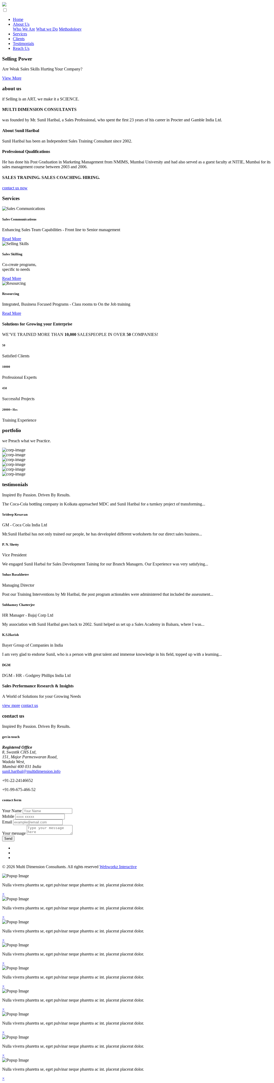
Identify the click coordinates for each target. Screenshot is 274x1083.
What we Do (47, 29)
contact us (29, 705)
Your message (14, 833)
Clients (19, 38)
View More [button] (11, 78)
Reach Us (21, 48)
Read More (11, 239)
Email (7, 822)
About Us (21, 24)
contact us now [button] (15, 188)
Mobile (8, 816)
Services (20, 34)
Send (8, 839)
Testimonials (23, 43)
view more (11, 705)
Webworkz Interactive (118, 866)
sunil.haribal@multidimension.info (31, 771)
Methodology (70, 29)
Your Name (12, 810)
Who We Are (24, 29)
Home (18, 19)
